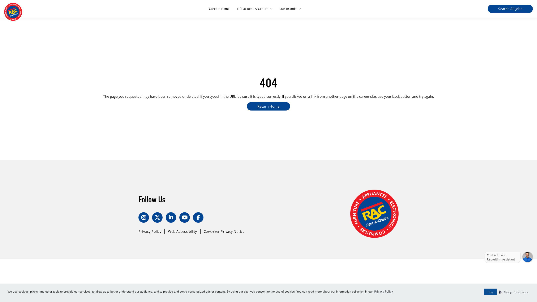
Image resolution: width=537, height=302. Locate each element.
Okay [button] (490, 292)
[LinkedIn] (171, 217)
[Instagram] (143, 217)
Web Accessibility (182, 231)
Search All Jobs (510, 9)
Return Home (268, 106)
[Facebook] (198, 217)
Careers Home (219, 9)
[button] (513, 292)
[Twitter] (157, 217)
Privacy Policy (383, 291)
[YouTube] (184, 217)
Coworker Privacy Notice (224, 231)
